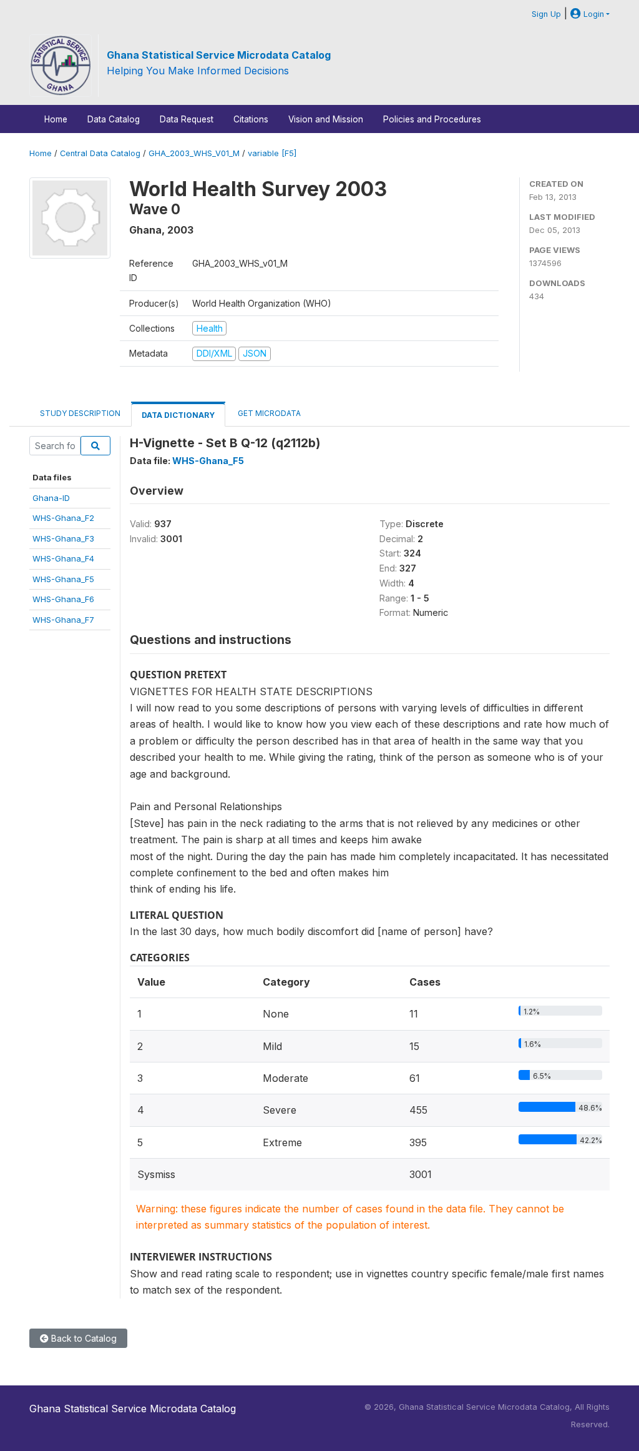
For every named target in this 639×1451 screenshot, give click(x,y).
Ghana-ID (51, 498)
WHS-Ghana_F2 (63, 518)
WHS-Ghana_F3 (63, 538)
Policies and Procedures (432, 119)
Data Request (186, 119)
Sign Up (546, 14)
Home (55, 119)
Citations (250, 119)
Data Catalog (113, 119)
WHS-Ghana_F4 (63, 558)
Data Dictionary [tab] (178, 415)
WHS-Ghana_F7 (63, 620)
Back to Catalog (83, 1338)
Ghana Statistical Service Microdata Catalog (219, 55)
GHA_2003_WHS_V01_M (194, 153)
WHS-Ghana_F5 (63, 579)
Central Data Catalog (100, 153)
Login (592, 14)
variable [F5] (272, 153)
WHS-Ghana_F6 (63, 599)
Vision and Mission (325, 119)
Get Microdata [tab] (268, 413)
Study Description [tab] (80, 413)
